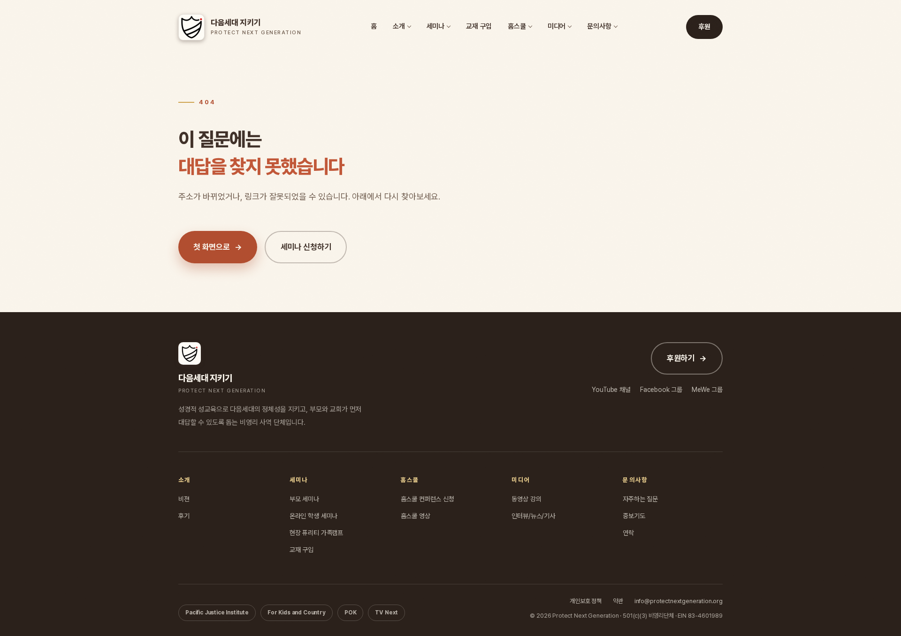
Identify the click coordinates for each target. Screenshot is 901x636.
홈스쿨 (517, 26)
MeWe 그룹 (707, 389)
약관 (618, 601)
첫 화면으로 (217, 247)
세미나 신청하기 (306, 247)
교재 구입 (479, 26)
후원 (704, 27)
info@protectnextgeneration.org (678, 601)
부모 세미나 (304, 499)
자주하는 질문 (640, 499)
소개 (399, 26)
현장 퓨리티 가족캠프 (316, 532)
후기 (184, 516)
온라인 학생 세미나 (313, 516)
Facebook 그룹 (661, 389)
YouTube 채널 (611, 389)
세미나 (436, 26)
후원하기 (687, 358)
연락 (628, 532)
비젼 (184, 499)
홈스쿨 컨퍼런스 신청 (427, 499)
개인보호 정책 (586, 601)
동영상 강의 (526, 499)
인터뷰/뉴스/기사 (533, 516)
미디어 (557, 26)
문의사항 (599, 26)
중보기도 (634, 516)
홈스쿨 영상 (415, 516)
